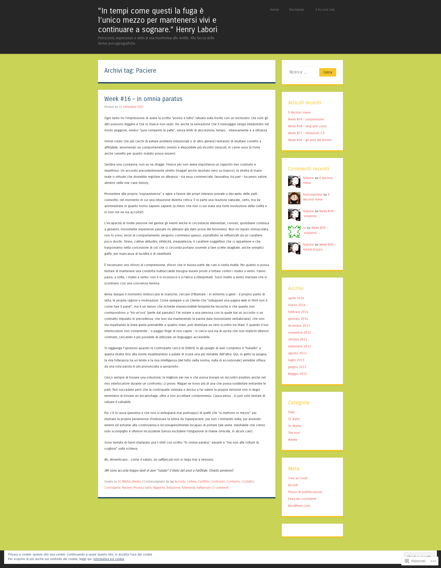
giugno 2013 (297, 367)
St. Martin (124, 481)
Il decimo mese (299, 112)
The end (294, 433)
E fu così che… (327, 9)
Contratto (247, 481)
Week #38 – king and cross (307, 126)
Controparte (112, 487)
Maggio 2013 (297, 374)
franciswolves (313, 194)
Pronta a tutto (142, 487)
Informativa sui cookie (108, 559)
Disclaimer (296, 9)
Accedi (293, 485)
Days (291, 412)
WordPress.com (299, 506)
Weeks (136, 481)
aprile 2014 (296, 298)
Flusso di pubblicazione (305, 492)
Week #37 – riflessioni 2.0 (306, 133)
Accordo (180, 481)
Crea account (298, 478)
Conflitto (204, 481)
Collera (192, 481)
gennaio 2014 (298, 319)
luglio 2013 (296, 360)
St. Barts (294, 419)
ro (304, 228)
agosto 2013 (297, 353)
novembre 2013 (299, 332)
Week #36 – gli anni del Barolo (310, 140)
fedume (308, 178)
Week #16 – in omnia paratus (143, 99)
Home (274, 9)
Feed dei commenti (302, 499)
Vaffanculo (204, 487)
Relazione (173, 487)
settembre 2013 (299, 346)
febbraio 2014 (298, 312)
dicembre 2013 (299, 325)
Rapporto (159, 487)
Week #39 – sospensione (306, 119)
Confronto (218, 481)
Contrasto (233, 481)
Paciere (127, 487)
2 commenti (221, 487)
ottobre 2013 (297, 339)
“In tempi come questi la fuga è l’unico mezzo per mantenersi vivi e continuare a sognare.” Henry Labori (157, 20)
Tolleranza (188, 487)
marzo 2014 (296, 305)
